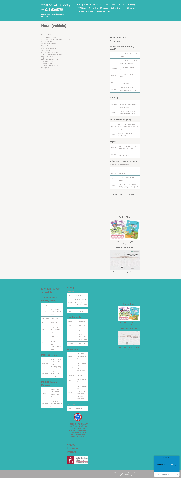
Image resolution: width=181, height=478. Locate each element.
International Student (85, 11)
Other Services (103, 11)
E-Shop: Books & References (89, 4)
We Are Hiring (129, 4)
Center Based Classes (98, 8)
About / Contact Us (112, 4)
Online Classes (117, 8)
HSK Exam (81, 8)
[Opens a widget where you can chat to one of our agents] (166, 466)
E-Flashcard (131, 8)
